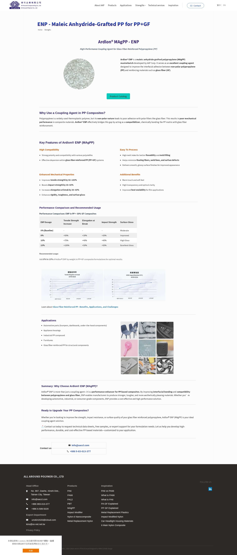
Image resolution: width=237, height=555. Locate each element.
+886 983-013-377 (40, 504)
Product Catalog (118, 96)
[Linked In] (210, 488)
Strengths (139, 5)
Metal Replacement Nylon (80, 521)
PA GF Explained (109, 504)
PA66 (70, 495)
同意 (31, 550)
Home (40, 30)
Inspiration (173, 5)
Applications (126, 5)
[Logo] (26, 4)
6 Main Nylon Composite (113, 525)
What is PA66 (108, 495)
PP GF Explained (109, 508)
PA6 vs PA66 (107, 491)
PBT (69, 504)
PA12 (70, 499)
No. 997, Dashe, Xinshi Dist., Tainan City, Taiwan (45, 493)
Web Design (108, 548)
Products (112, 5)
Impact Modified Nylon (112, 516)
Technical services (156, 5)
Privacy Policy (33, 530)
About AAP (99, 5)
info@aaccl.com (80, 445)
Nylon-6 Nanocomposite (79, 516)
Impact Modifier (75, 512)
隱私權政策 (43, 543)
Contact (197, 5)
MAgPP (71, 508)
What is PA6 (107, 499)
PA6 (69, 491)
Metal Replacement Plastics (115, 512)
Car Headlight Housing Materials (117, 521)
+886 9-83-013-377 (80, 451)
